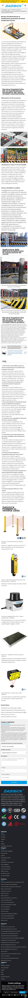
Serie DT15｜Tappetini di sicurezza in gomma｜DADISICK (12, 655)
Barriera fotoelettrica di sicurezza (8, 716)
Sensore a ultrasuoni (5, 906)
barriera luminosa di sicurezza (8, 714)
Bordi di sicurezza (5, 893)
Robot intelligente (5, 864)
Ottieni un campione (5, 965)
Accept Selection (14, 992)
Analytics (12, 994)
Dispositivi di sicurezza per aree (8, 926)
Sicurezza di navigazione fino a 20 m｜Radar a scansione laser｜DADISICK (12, 617)
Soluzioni (3, 839)
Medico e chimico (4, 871)
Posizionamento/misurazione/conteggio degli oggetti (12, 938)
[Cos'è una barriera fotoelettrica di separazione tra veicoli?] (14, 270)
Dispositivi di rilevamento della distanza (9, 935)
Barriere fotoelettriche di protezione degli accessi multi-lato (13, 947)
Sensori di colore (4, 911)
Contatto (3, 979)
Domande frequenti (5, 976)
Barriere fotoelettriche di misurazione (9, 949)
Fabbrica (3, 843)
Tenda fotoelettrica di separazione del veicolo (11, 886)
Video (2, 841)
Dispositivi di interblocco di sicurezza (9, 898)
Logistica (3, 855)
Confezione (3, 860)
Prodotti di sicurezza (15, 9)
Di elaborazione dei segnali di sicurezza (9, 933)
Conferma (14, 782)
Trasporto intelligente (5, 866)
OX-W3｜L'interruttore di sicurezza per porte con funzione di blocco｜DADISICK (13, 580)
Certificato (3, 837)
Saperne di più (4, 920)
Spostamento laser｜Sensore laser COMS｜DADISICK (11, 693)
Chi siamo (3, 834)
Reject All (6, 992)
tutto (9, 9)
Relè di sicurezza (4, 895)
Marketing (24, 994)
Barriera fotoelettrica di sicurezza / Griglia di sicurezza (12, 882)
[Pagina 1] (13, 357)
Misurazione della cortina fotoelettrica (9, 884)
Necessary (5, 994)
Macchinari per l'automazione (7, 862)
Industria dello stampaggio (6, 851)
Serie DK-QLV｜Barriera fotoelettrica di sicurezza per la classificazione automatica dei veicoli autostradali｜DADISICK (15, 352)
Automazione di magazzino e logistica (9, 913)
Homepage (4, 9)
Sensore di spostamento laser (7, 902)
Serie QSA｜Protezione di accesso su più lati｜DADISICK (12, 542)
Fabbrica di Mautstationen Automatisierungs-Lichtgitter (14, 712)
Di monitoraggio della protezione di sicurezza (10, 931)
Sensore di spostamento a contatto (8, 904)
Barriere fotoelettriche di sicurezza (8, 944)
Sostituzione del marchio (6, 846)
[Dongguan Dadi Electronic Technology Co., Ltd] (14, 5)
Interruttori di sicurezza (6, 960)
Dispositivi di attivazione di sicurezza (9, 929)
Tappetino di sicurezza (6, 891)
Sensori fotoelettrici (5, 875)
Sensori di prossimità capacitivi (7, 918)
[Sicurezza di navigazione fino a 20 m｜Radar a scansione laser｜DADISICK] (14, 601)
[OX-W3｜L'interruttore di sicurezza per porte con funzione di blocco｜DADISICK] (14, 564)
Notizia (2, 974)
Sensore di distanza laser (6, 900)
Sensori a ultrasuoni (5, 956)
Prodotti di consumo (5, 873)
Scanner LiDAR (4, 951)
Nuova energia (4, 853)
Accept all (22, 992)
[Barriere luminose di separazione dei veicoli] (14, 299)
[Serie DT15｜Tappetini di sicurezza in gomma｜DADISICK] (14, 639)
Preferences (18, 994)
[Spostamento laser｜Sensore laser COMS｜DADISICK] (14, 678)
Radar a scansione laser (6, 889)
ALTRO (20, 805)
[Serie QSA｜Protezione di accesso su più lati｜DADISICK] (14, 526)
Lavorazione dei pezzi (5, 869)
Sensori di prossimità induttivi (7, 915)
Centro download (4, 967)
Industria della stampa (5, 857)
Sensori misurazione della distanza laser (10, 958)
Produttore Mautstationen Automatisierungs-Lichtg (13, 710)
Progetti (2, 970)
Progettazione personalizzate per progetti (10, 942)
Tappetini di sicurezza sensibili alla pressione (11, 953)
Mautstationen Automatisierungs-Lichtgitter (11, 708)
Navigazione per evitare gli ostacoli (8, 940)
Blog (2, 972)
